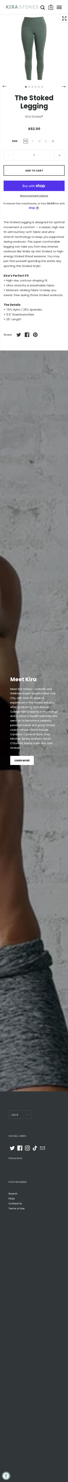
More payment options (34, 196)
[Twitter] (12, 1148)
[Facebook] (19, 1148)
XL (53, 141)
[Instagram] (27, 1148)
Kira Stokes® (34, 116)
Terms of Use (16, 1208)
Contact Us (15, 1203)
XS (25, 141)
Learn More (22, 760)
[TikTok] (34, 1148)
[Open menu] (59, 7)
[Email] (42, 1148)
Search (12, 1193)
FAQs (11, 1198)
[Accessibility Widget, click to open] (6, 1476)
